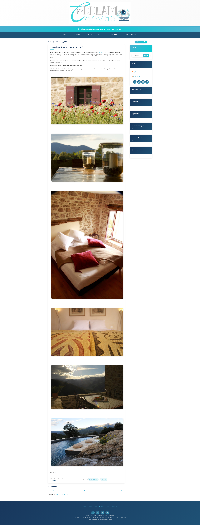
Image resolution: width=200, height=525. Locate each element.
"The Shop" (77, 35)
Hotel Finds (103, 479)
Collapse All (141, 41)
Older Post (121, 491)
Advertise (114, 35)
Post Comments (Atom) (62, 494)
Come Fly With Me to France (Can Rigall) (67, 47)
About (90, 35)
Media (107, 507)
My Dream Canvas (138, 72)
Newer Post (52, 491)
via (55, 472)
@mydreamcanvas (114, 29)
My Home (101, 35)
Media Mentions (130, 35)
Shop (95, 507)
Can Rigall (100, 52)
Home (65, 35)
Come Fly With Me (93, 479)
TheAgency (136, 76)
